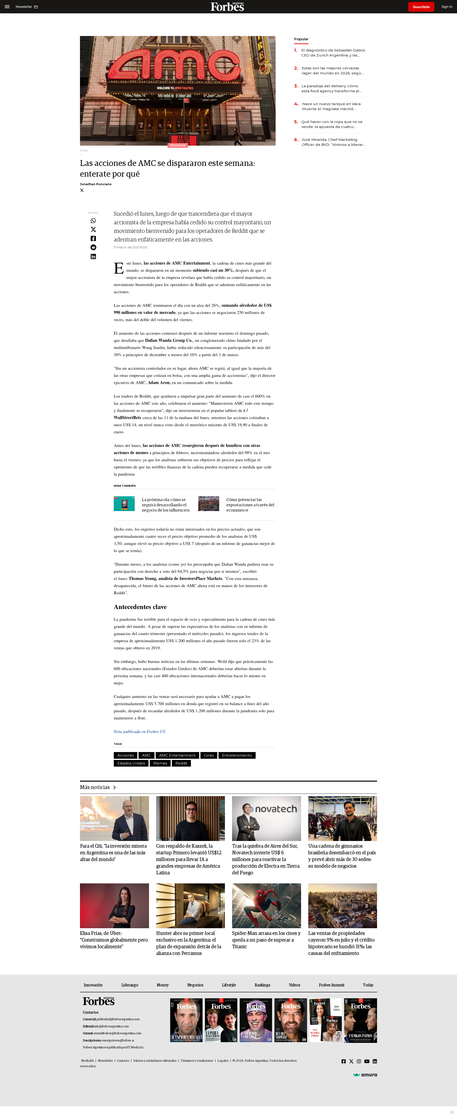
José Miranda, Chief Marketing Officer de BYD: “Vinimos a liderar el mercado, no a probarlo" (332, 142)
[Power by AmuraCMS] (365, 1075)
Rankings (262, 985)
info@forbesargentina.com (111, 1026)
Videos (294, 985)
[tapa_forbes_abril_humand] (221, 1020)
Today (368, 985)
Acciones (125, 755)
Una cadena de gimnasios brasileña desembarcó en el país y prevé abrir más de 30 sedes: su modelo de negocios (342, 856)
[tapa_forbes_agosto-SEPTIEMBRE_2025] (360, 1020)
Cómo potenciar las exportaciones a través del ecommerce (250, 505)
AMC (146, 755)
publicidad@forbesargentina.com (118, 1019)
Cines (209, 755)
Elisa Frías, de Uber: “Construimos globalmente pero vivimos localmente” (114, 940)
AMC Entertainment (177, 755)
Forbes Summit (331, 985)
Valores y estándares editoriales (155, 1060)
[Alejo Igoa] (255, 1020)
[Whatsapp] (93, 220)
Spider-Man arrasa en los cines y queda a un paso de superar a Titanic (266, 940)
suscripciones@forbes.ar (118, 1040)
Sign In (447, 7)
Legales (222, 1060)
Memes (160, 763)
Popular (301, 39)
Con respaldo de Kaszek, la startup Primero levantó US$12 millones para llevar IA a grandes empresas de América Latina (188, 859)
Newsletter (105, 1060)
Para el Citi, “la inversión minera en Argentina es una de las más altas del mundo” (113, 853)
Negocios (195, 985)
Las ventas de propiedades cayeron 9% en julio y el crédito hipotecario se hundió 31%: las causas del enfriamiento (341, 943)
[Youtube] (367, 1061)
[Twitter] (93, 229)
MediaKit (87, 1060)
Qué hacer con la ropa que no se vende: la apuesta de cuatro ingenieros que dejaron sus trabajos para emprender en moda (332, 124)
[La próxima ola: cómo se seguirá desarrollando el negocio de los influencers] (124, 503)
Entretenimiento (237, 755)
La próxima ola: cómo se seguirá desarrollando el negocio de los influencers (166, 505)
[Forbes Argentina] (228, 6)
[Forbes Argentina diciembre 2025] (290, 1020)
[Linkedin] (93, 256)
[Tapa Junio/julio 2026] (186, 1020)
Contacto (123, 1060)
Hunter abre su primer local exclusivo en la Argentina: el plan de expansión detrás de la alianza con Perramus (188, 943)
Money (163, 985)
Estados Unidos (131, 763)
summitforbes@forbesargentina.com (117, 1033)
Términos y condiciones (197, 1060)
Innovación (93, 985)
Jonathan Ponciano (96, 184)
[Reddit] (93, 247)
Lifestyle (229, 985)
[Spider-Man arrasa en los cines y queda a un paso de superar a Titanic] (266, 905)
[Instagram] (359, 1061)
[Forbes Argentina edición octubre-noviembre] (325, 1020)
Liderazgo (129, 985)
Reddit (181, 763)
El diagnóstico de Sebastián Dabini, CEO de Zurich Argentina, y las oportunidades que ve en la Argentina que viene (333, 53)
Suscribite (421, 7)
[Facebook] (93, 238)
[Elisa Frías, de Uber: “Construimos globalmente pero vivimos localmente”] (114, 905)
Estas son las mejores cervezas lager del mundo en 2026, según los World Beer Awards (332, 71)
